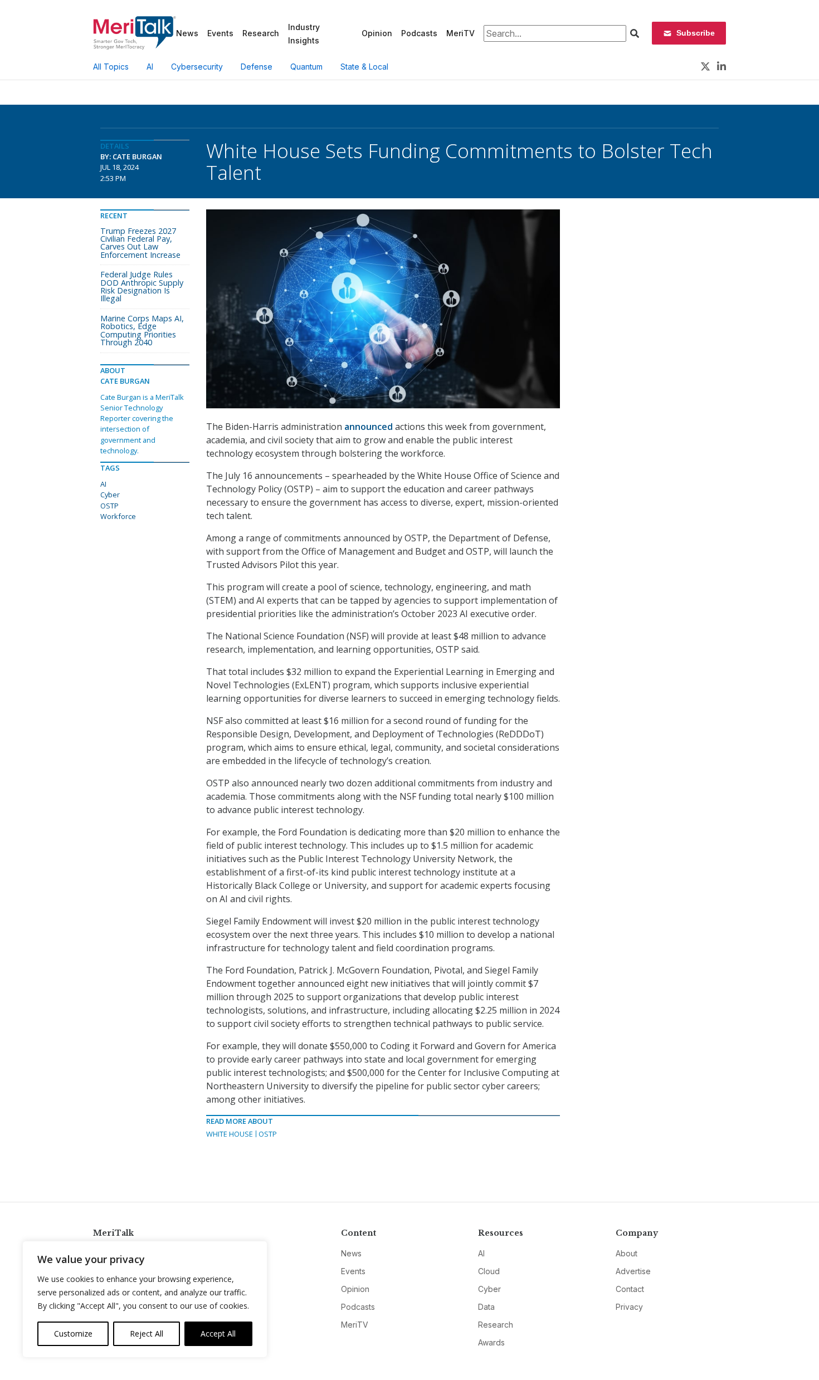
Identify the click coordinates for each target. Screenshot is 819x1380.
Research (260, 33)
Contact (630, 1289)
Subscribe (695, 32)
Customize (73, 1333)
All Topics (111, 66)
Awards (491, 1342)
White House (229, 1134)
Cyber (110, 495)
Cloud (489, 1271)
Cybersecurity (197, 66)
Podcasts (419, 33)
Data (486, 1307)
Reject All (146, 1333)
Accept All (218, 1333)
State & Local (364, 66)
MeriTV (460, 33)
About (626, 1253)
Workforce (118, 516)
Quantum (306, 66)
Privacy (629, 1307)
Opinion (377, 33)
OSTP (268, 1134)
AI (150, 66)
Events (220, 33)
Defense (256, 66)
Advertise (633, 1271)
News (187, 33)
